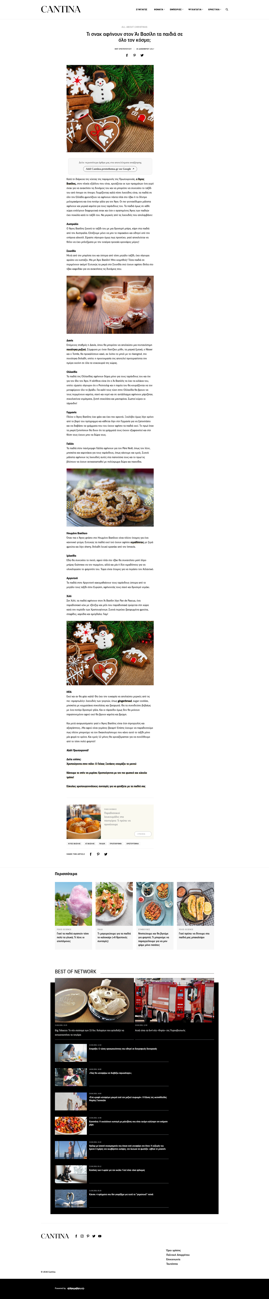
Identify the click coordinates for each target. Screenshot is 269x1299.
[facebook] (126, 55)
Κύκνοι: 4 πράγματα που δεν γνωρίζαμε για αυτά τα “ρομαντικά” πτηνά (121, 1194)
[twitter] (142, 55)
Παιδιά (102, 844)
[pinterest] (134, 55)
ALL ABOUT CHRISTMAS (134, 27)
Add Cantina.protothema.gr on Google (108, 168)
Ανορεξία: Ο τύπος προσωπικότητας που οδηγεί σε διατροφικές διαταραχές (123, 1048)
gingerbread (125, 701)
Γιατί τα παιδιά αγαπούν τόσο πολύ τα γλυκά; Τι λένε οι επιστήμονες (73, 937)
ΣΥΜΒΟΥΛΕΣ (144, 929)
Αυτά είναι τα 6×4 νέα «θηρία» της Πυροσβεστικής (160, 1030)
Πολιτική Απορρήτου (178, 1254)
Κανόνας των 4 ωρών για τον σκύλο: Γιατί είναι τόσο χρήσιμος (117, 1170)
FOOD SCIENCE (64, 929)
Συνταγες (141, 9)
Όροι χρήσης (173, 1250)
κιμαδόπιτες (137, 542)
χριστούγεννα (133, 844)
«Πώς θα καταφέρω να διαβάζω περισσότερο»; (110, 1073)
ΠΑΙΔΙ (100, 929)
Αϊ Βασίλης (90, 844)
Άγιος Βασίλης (74, 844)
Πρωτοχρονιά (116, 844)
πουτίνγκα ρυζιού (76, 349)
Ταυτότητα (172, 1263)
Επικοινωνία (173, 1259)
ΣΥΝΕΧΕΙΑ (141, 834)
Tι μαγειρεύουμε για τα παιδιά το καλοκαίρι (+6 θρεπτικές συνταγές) (114, 937)
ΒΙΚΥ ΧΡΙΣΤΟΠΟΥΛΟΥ (123, 49)
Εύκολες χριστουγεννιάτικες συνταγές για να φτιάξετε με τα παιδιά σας (106, 786)
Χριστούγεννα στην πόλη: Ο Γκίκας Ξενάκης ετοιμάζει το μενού (101, 763)
